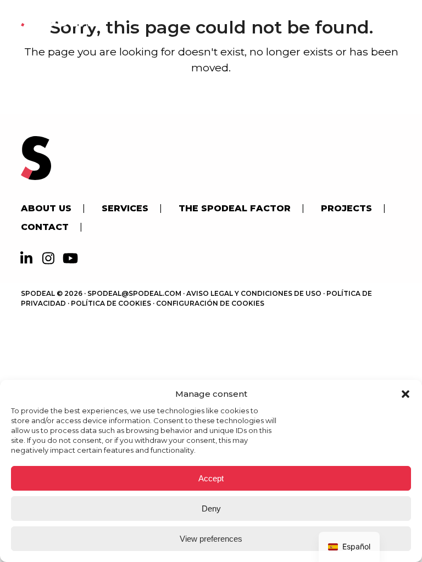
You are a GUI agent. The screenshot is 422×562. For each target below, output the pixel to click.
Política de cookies (111, 303)
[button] (405, 394)
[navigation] (349, 547)
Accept (211, 478)
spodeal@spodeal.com (134, 293)
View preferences (211, 538)
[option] (349, 547)
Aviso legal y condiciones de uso (253, 293)
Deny (211, 508)
